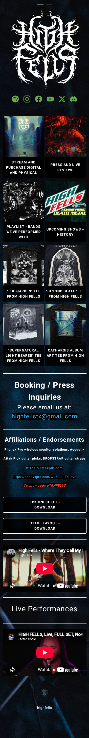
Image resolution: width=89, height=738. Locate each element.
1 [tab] (41, 4)
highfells (44, 708)
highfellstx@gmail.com (44, 416)
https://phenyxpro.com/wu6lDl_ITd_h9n (44, 477)
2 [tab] (50, 4)
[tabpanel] (45, 360)
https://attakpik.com (44, 468)
